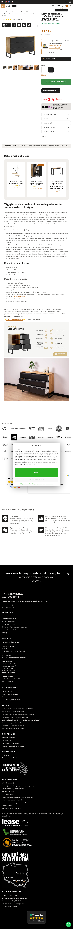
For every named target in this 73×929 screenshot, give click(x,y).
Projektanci (5, 755)
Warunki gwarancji (8, 783)
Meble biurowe (7, 691)
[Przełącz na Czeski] (13, 2)
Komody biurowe (21, 12)
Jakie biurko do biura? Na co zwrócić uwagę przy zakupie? (21, 720)
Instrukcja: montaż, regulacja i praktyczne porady (18, 786)
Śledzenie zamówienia (9, 630)
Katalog (4, 633)
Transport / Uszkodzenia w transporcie (14, 627)
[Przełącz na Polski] (3, 2)
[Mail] (70, 2)
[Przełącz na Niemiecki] (6, 2)
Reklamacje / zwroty (8, 624)
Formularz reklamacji (8, 737)
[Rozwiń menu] (71, 6)
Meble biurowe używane (10, 697)
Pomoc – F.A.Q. (7, 805)
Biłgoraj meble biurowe (9, 895)
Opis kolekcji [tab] (54, 146)
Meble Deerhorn (6, 12)
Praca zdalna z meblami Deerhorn (13, 726)
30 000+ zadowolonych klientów (56, 528)
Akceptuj (36, 472)
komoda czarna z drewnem (14, 320)
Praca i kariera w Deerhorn (10, 758)
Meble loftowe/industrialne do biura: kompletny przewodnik (21, 723)
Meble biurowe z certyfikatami (12, 800)
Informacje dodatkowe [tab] (37, 146)
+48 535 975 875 (54, 48)
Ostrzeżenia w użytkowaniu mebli (13, 788)
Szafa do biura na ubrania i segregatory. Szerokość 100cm (36, 183)
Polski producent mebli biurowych (13, 728)
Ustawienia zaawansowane (36, 480)
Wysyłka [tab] (64, 146)
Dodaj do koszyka (56, 82)
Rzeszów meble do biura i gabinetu (13, 903)
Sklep (13, 12)
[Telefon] (66, 2)
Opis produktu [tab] (10, 146)
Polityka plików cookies (25, 483)
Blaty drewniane (7, 794)
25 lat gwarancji (15, 516)
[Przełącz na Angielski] (10, 2)
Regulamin (5, 616)
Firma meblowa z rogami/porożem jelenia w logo (17, 797)
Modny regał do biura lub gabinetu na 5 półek (16, 182)
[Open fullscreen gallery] (36, 63)
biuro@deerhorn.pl (55, 45)
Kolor (43, 65)
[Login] (62, 6)
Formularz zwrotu (7, 740)
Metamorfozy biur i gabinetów (12, 808)
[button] (36, 917)
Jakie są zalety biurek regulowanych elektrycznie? (18, 709)
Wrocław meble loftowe (9, 906)
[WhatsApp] (68, 924)
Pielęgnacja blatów (8, 791)
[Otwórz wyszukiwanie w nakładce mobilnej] (53, 6)
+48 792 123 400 (12, 597)
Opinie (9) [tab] (21, 146)
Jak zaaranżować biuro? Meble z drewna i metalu (18, 714)
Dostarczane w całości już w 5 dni (56, 516)
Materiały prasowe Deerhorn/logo (13, 746)
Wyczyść (43, 75)
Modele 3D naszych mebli (10, 743)
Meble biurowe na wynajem (11, 694)
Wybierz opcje (16, 195)
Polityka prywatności (37, 483)
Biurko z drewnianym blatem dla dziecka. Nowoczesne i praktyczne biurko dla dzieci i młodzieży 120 (57, 185)
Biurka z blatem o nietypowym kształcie (15, 803)
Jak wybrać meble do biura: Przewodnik (15, 717)
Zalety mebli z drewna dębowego (13, 711)
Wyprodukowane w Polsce (19, 528)
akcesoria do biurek (18, 296)
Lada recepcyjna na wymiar (11, 700)
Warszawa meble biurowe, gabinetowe (14, 898)
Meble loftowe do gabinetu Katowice (14, 901)
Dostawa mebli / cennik (9, 618)
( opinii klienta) (18, 19)
